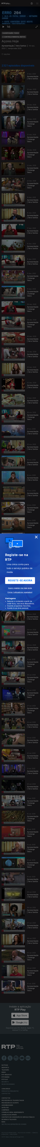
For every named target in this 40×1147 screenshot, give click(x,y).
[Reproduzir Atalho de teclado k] (3, 1144)
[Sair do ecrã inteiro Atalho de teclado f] (36, 1144)
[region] (20, 573)
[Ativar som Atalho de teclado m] (8, 1144)
